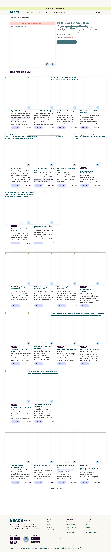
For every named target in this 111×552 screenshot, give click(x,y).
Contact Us (50, 524)
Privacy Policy (78, 538)
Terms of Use (71, 538)
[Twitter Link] (15, 538)
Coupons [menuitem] (46, 12)
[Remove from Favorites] (47, 64)
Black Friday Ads (70, 522)
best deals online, (32, 530)
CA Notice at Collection (59, 540)
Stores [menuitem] (38, 12)
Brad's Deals (13, 17)
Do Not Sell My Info (52, 530)
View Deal (15, 127)
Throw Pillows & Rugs (23, 17)
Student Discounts (71, 530)
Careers (88, 527)
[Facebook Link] (11, 538)
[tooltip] (47, 64)
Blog (87, 524)
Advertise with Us (90, 530)
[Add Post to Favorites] (28, 107)
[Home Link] (17, 12)
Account (98, 12)
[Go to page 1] (89, 107)
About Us (88, 522)
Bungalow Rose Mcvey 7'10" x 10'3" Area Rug (74, 26)
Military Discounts (71, 524)
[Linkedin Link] (15, 542)
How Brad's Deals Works (92, 532)
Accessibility (50, 527)
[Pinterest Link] (11, 542)
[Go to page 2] (21, 222)
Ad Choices (85, 538)
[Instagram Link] (19, 538)
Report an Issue (55, 491)
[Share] (52, 64)
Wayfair (72, 28)
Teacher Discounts (71, 527)
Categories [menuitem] (29, 12)
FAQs (48, 522)
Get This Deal (66, 42)
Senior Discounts (70, 532)
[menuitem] (57, 12)
